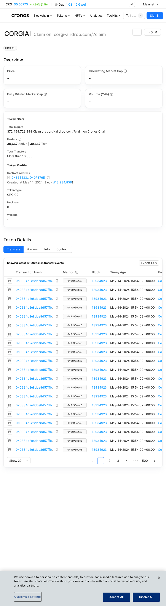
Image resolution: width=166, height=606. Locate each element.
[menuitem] (42, 16)
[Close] (159, 577)
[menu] (96, 16)
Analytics (96, 15)
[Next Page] (154, 460)
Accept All (116, 597)
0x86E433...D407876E (28, 177)
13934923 (99, 281)
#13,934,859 (62, 182)
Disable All (146, 597)
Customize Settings (27, 596)
